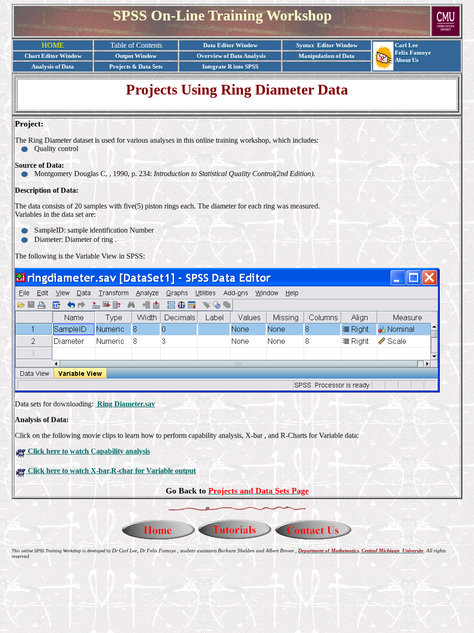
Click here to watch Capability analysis (88, 451)
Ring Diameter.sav (125, 404)
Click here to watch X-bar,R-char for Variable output (111, 471)
